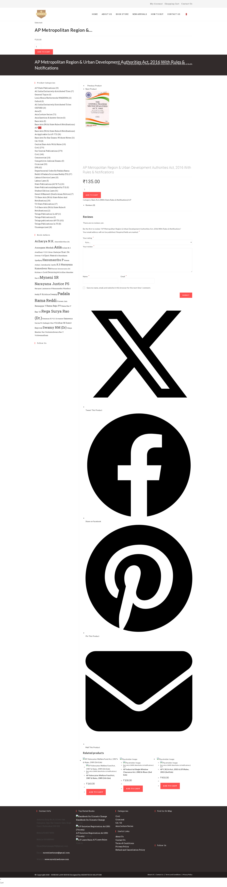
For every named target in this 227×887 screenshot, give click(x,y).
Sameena (68, 318)
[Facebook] (39, 4)
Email (124, 276)
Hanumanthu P (53, 260)
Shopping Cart (172, 4)
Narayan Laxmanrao (43, 288)
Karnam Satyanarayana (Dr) (61, 269)
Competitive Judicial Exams (48, 161)
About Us (119, 836)
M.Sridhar (61, 272)
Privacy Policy (122, 846)
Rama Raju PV (53, 305)
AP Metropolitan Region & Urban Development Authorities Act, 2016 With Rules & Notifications (160, 64)
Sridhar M (60, 323)
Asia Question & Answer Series (49, 117)
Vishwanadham (41, 335)
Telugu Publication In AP (46, 214)
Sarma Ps (38, 323)
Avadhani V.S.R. (41, 252)
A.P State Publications (45, 88)
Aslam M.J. (66, 248)
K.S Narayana (65, 264)
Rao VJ (38, 312)
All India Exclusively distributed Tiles (52, 91)
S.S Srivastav (58, 319)
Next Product (91, 89)
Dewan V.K (39, 255)
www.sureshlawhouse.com (57, 859)
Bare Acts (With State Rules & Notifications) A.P (111, 200)
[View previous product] (86, 85)
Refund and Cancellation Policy (130, 850)
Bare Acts (39, 121)
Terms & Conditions (124, 843)
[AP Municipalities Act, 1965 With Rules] (97, 109)
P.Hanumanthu (56, 288)
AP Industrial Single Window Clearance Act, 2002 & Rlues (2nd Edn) (137, 772)
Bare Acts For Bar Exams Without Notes (53, 137)
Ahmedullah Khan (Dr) (62, 242)
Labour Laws (40, 181)
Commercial (41, 157)
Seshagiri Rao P (49, 323)
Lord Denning (50, 272)
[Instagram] (43, 4)
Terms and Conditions (173, 875)
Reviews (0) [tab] (90, 205)
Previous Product (94, 85)
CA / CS (118, 823)
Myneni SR (49, 277)
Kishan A (39, 272)
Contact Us (186, 4)
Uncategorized (41, 227)
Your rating (88, 238)
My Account (156, 4)
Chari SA (65, 252)
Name (86, 276)
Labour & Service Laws (45, 177)
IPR (36, 167)
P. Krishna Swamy (48, 294)
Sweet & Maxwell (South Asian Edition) (53, 194)
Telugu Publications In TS (46, 224)
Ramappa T (40, 306)
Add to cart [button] (96, 792)
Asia (37, 111)
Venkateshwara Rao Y (54, 332)
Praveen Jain (62, 301)
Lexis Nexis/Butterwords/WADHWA (51, 98)
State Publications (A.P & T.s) (48, 184)
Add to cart (43, 52)
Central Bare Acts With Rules (48, 144)
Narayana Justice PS (52, 283)
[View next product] (98, 89)
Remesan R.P (47, 319)
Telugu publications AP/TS (47, 220)
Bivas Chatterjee (54, 252)
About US (151, 875)
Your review (88, 246)
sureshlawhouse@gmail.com (56, 852)
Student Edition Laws (45, 191)
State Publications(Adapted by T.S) (50, 187)
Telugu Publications (44, 217)
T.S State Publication (44, 204)
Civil (37, 147)
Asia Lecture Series (43, 114)
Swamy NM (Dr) (55, 327)
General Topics (41, 94)
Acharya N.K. (44, 241)
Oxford (38, 101)
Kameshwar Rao (43, 268)
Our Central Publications (46, 151)
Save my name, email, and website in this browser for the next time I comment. (119, 288)
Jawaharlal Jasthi (48, 265)
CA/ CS (38, 141)
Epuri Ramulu (51, 255)
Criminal (39, 164)
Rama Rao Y (66, 306)
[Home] (114, 64)
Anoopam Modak (44, 247)
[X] (36, 4)
